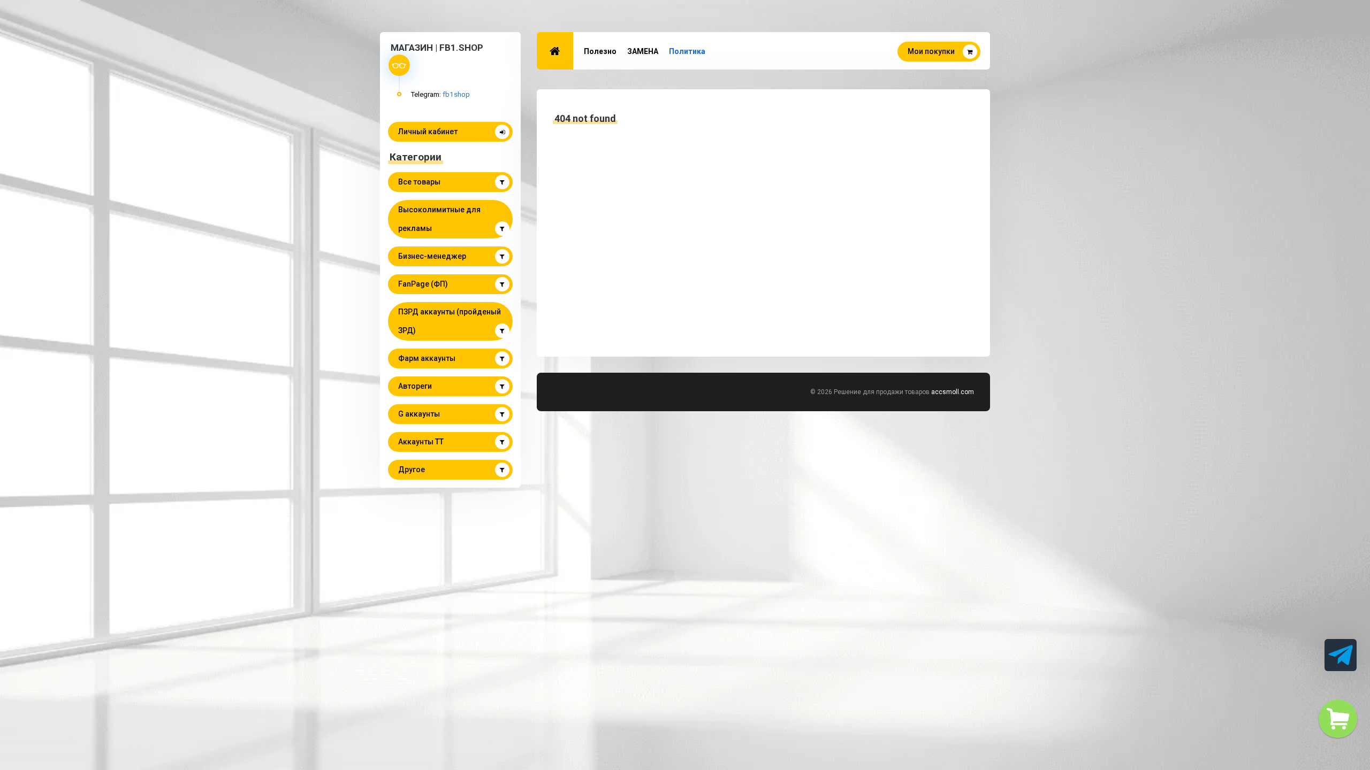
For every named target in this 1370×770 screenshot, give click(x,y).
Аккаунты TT (421, 441)
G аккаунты (419, 414)
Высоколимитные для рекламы (439, 219)
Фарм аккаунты (426, 358)
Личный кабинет (428, 131)
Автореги (415, 386)
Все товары (419, 182)
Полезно (600, 51)
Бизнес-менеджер (432, 256)
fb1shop (456, 94)
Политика (687, 51)
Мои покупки (931, 51)
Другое (411, 469)
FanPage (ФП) (423, 284)
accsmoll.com (952, 392)
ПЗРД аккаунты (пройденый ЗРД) (449, 321)
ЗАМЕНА (642, 51)
